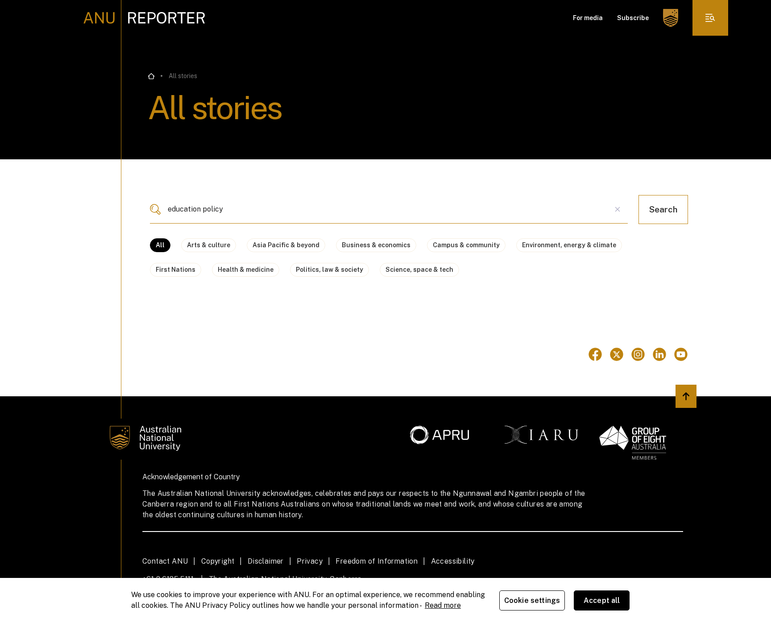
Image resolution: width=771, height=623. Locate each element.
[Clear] (617, 209)
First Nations (175, 269)
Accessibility (453, 561)
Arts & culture (208, 245)
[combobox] (389, 209)
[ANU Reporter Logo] (144, 18)
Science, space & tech (419, 269)
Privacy (310, 561)
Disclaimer (266, 561)
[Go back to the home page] (151, 76)
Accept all (602, 600)
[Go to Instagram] (638, 354)
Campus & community (466, 245)
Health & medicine (246, 269)
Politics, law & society (329, 269)
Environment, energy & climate (569, 245)
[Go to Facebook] (595, 354)
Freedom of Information (377, 561)
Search (663, 209)
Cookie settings (532, 600)
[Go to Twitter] (616, 354)
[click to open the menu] (710, 18)
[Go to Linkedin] (659, 354)
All (160, 245)
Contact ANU (165, 561)
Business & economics (376, 245)
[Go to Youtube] (681, 354)
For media (588, 17)
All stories (183, 75)
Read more (443, 605)
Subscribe (633, 17)
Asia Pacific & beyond (286, 245)
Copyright (218, 561)
